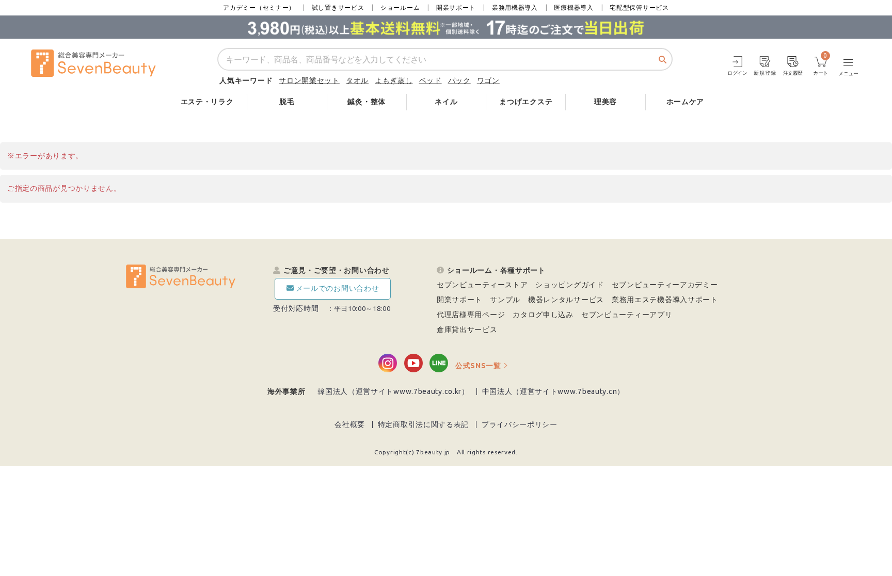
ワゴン (488, 80)
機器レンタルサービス (566, 299)
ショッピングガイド (569, 285)
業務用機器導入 (515, 7)
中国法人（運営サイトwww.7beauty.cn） (553, 391)
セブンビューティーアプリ (626, 314)
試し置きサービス (338, 7)
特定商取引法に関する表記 (423, 424)
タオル (357, 80)
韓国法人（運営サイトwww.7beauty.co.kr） (393, 391)
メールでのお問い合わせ (337, 288)
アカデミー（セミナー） (259, 7)
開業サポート (455, 7)
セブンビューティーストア (482, 285)
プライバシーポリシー (520, 424)
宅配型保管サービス (639, 7)
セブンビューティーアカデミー (665, 285)
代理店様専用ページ (471, 314)
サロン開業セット (309, 80)
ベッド (430, 80)
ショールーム (400, 7)
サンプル (505, 299)
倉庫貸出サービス (467, 329)
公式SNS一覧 (478, 365)
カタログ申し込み (543, 314)
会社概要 (349, 424)
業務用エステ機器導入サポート (665, 299)
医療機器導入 (573, 7)
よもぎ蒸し (394, 80)
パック (459, 80)
